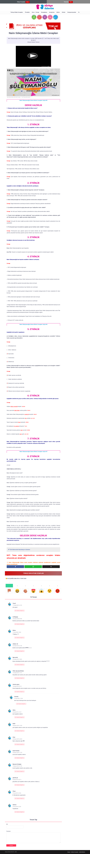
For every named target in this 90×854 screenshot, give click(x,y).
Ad (7, 824)
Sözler (63, 12)
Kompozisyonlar (72, 12)
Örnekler (27, 12)
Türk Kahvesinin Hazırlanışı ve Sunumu (20, 549)
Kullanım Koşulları (74, 852)
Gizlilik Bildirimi (82, 852)
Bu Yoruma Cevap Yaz (19, 610)
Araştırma (51, 12)
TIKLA (27, 1)
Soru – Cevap (35, 12)
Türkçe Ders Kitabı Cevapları (33, 573)
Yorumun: (8, 831)
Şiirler (58, 12)
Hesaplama (44, 12)
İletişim (68, 852)
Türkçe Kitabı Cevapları (16, 12)
